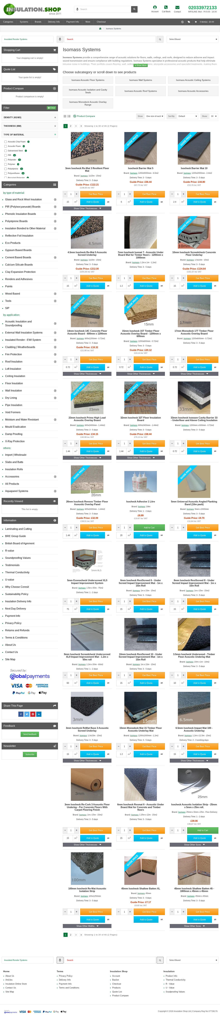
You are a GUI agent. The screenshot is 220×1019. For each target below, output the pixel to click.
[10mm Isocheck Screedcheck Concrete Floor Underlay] (194, 232)
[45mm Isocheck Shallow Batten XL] (140, 868)
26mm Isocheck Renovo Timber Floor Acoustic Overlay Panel (87, 503)
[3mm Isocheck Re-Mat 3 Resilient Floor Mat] (87, 148)
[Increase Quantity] (76, 194)
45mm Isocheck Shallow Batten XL (140, 888)
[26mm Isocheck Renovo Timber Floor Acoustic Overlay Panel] (87, 481)
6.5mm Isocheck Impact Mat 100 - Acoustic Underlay (194, 729)
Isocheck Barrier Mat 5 (140, 168)
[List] (69, 116)
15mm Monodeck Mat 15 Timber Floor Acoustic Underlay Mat (141, 729)
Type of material (14, 134)
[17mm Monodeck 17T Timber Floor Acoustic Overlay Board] (194, 311)
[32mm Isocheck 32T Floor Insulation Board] (140, 397)
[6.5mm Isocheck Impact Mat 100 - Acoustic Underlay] (194, 708)
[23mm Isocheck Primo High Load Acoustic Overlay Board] (87, 397)
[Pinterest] (32, 714)
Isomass (84, 176)
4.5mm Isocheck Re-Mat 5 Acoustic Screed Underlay (87, 253)
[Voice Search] (76, 9)
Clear (52, 108)
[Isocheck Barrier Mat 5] (140, 148)
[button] (95, 194)
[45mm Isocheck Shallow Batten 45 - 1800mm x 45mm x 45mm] (194, 868)
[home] (100, 28)
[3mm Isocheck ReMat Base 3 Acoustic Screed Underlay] (87, 708)
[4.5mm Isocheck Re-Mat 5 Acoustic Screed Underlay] (87, 232)
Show (140, 116)
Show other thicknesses (85, 208)
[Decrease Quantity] (65, 194)
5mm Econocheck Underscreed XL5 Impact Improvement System (87, 581)
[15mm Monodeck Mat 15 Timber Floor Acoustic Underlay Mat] (140, 708)
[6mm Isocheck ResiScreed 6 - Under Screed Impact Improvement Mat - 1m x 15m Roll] (140, 560)
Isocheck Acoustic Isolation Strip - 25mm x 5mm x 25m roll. (194, 806)
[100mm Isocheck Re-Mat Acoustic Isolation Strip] (87, 868)
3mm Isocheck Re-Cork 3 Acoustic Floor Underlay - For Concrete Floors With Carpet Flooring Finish (87, 807)
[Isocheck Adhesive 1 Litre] (140, 481)
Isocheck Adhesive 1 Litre (140, 501)
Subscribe (29, 754)
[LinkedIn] (38, 714)
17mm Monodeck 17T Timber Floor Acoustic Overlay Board (194, 332)
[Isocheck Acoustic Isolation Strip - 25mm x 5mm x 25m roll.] (194, 784)
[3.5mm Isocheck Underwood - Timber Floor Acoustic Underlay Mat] (194, 634)
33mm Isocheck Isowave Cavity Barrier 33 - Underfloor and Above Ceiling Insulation (194, 419)
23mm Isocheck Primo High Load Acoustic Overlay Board (87, 419)
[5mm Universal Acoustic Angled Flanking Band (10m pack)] (194, 481)
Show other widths (86, 926)
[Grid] (65, 116)
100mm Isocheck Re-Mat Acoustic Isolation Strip (87, 890)
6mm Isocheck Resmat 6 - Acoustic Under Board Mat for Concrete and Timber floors (140, 807)
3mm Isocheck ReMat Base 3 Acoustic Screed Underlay (87, 729)
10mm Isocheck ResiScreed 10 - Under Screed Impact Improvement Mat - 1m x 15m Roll (141, 657)
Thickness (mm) (12, 125)
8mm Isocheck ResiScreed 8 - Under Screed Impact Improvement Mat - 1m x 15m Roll (194, 583)
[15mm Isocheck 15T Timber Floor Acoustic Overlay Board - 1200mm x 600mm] (140, 311)
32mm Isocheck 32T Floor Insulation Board (140, 419)
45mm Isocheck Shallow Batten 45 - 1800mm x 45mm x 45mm (194, 890)
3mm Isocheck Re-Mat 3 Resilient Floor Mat (87, 169)
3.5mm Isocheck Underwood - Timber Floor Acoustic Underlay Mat (194, 655)
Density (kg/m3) (12, 117)
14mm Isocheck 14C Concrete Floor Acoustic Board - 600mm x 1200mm (87, 332)
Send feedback (29, 734)
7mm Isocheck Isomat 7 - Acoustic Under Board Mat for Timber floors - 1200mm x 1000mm (140, 255)
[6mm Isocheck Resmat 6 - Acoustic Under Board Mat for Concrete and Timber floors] (140, 784)
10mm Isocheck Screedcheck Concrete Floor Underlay (194, 253)
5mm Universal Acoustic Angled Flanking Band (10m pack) (194, 503)
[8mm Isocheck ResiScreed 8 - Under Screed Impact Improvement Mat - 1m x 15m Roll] (194, 560)
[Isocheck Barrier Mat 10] (194, 148)
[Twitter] (26, 714)
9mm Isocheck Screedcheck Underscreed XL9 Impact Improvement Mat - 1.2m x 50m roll (87, 657)
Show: (204, 116)
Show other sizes (192, 844)
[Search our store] (134, 9)
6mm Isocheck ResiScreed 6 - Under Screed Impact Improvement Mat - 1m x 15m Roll (141, 583)
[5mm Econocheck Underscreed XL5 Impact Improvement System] (87, 560)
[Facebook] (21, 714)
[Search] (160, 39)
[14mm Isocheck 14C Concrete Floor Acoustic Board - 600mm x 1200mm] (87, 311)
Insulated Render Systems (15, 39)
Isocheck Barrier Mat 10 (194, 168)
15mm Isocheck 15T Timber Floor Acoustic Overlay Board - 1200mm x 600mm (140, 334)
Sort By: (171, 116)
